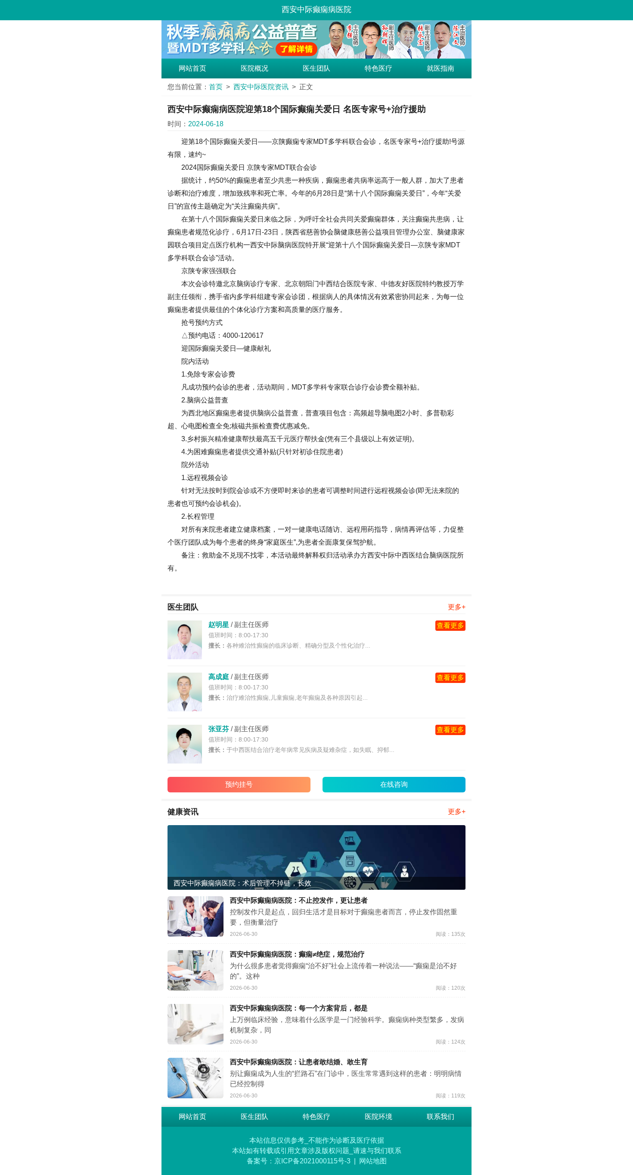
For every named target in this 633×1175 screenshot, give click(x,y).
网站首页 (192, 68)
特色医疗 (378, 68)
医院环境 (378, 1116)
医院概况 (254, 68)
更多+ (456, 607)
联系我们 (440, 1116)
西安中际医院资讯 (261, 86)
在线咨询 (394, 784)
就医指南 (440, 68)
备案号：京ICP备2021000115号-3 (299, 1161)
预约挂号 (239, 784)
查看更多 (450, 625)
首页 (216, 86)
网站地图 (373, 1161)
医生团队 (316, 68)
